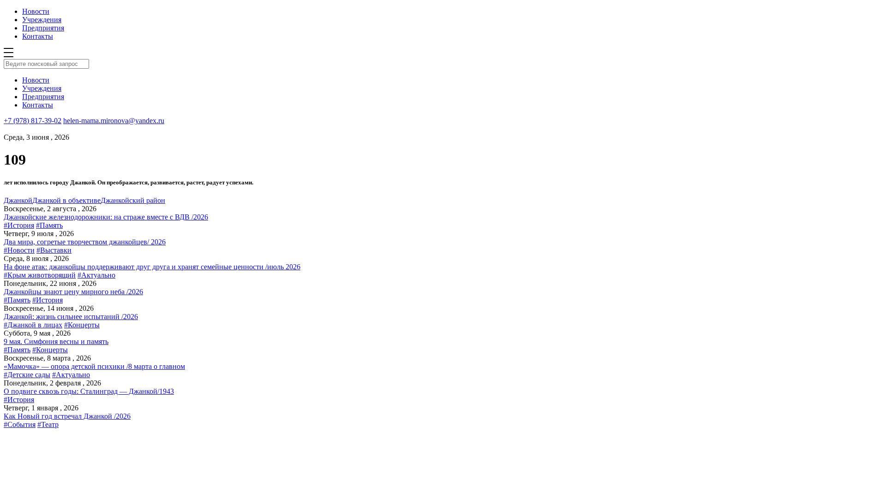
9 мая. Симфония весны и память (56, 341)
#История (19, 225)
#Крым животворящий (40, 275)
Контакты (37, 36)
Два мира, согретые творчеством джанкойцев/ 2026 (85, 242)
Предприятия (43, 28)
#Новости (19, 250)
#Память (49, 225)
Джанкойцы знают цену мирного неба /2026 (73, 292)
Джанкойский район (133, 200)
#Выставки (54, 250)
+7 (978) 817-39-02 (32, 121)
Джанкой (18, 200)
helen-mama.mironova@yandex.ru (113, 121)
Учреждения (41, 20)
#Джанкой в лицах (33, 325)
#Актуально (96, 275)
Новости (35, 11)
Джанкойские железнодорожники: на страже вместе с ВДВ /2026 (106, 217)
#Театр (48, 424)
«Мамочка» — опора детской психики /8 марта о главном (94, 366)
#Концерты (82, 325)
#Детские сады (27, 375)
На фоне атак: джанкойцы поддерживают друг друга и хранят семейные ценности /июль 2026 (152, 267)
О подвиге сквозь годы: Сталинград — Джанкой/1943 (89, 391)
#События (20, 424)
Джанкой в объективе (66, 200)
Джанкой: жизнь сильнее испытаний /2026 (71, 316)
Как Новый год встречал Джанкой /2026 (67, 416)
